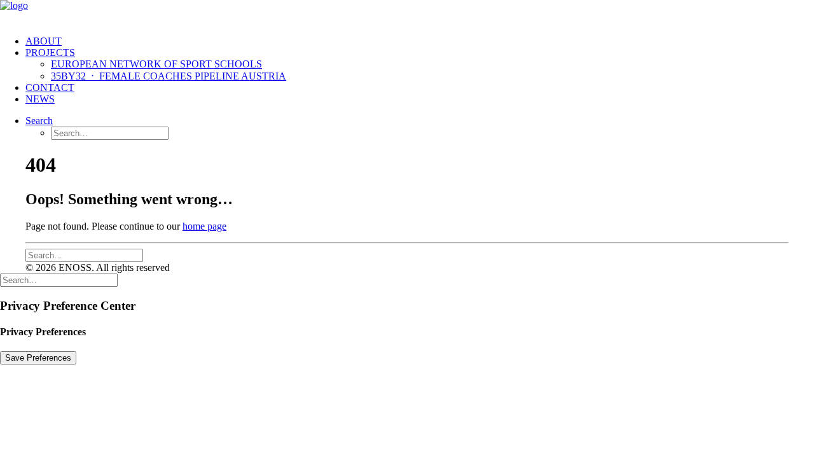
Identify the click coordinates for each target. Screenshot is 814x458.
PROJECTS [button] (50, 52)
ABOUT (43, 41)
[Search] (84, 254)
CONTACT (49, 87)
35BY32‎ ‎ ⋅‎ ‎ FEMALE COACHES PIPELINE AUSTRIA (168, 76)
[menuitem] (419, 41)
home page (204, 226)
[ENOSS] (407, 12)
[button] (39, 120)
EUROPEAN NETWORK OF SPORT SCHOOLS (156, 64)
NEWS (40, 99)
